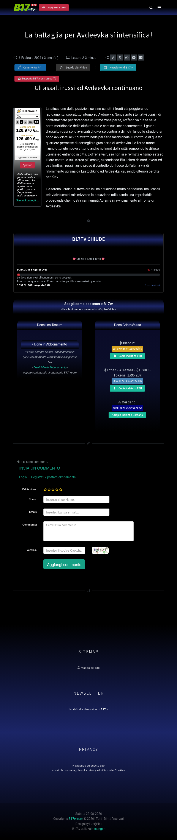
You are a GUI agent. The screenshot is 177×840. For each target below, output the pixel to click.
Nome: (33, 499)
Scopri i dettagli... (27, 200)
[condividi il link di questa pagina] (113, 57)
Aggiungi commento (64, 564)
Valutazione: (29, 489)
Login (23, 477)
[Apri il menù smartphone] (159, 7)
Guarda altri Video (76, 67)
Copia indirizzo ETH (130, 387)
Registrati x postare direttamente (53, 477)
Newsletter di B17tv (121, 67)
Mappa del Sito (90, 667)
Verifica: (32, 550)
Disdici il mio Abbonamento (49, 367)
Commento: (29, 524)
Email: (33, 512)
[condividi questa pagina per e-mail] (141, 57)
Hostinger (98, 829)
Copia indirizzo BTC (130, 355)
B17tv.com (76, 818)
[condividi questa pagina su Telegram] (134, 57)
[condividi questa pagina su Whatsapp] (127, 57)
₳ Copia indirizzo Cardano (127, 414)
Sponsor (27, 164)
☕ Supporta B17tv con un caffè (37, 78)
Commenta (30, 67)
